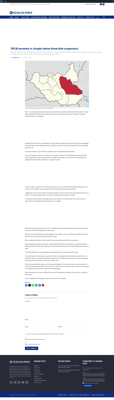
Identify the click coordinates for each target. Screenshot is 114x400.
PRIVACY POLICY (22, 4)
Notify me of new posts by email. (32, 344)
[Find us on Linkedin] (27, 382)
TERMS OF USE (13, 4)
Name (27, 319)
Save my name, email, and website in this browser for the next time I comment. (45, 334)
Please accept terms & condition (91, 383)
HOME (11, 17)
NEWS (17, 17)
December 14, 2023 (26, 57)
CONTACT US (90, 17)
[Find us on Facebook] (101, 4)
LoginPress (36, 376)
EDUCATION (25, 17)
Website (60, 326)
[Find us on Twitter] (103, 4)
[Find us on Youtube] (23, 382)
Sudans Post (15, 57)
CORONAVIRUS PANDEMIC (39, 17)
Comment (28, 301)
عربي (97, 17)
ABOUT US (80, 17)
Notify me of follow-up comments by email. (35, 339)
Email (27, 326)
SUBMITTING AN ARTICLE (44, 4)
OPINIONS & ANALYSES (68, 17)
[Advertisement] (57, 33)
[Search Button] (104, 17)
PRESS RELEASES (54, 17)
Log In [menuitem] (5, 1)
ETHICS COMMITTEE (32, 4)
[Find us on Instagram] (19, 382)
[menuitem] (1, 1)
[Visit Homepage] (21, 13)
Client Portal (36, 367)
